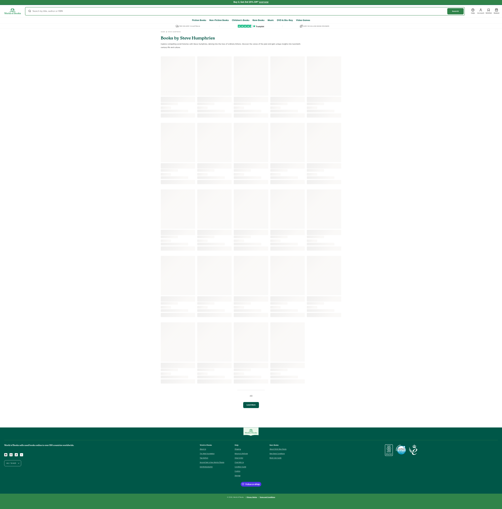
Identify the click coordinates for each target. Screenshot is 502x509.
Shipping (238, 449)
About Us (203, 449)
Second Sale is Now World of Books (212, 462)
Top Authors (204, 458)
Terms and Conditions (267, 497)
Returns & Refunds (241, 453)
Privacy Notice (252, 497)
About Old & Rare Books (278, 449)
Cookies (237, 471)
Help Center (239, 458)
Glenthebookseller (206, 467)
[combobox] (245, 11)
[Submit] (29, 11)
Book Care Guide (276, 458)
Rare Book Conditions (277, 453)
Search (455, 11)
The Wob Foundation (207, 453)
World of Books (238, 497)
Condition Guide (240, 467)
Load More (251, 405)
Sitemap (237, 475)
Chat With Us (239, 462)
